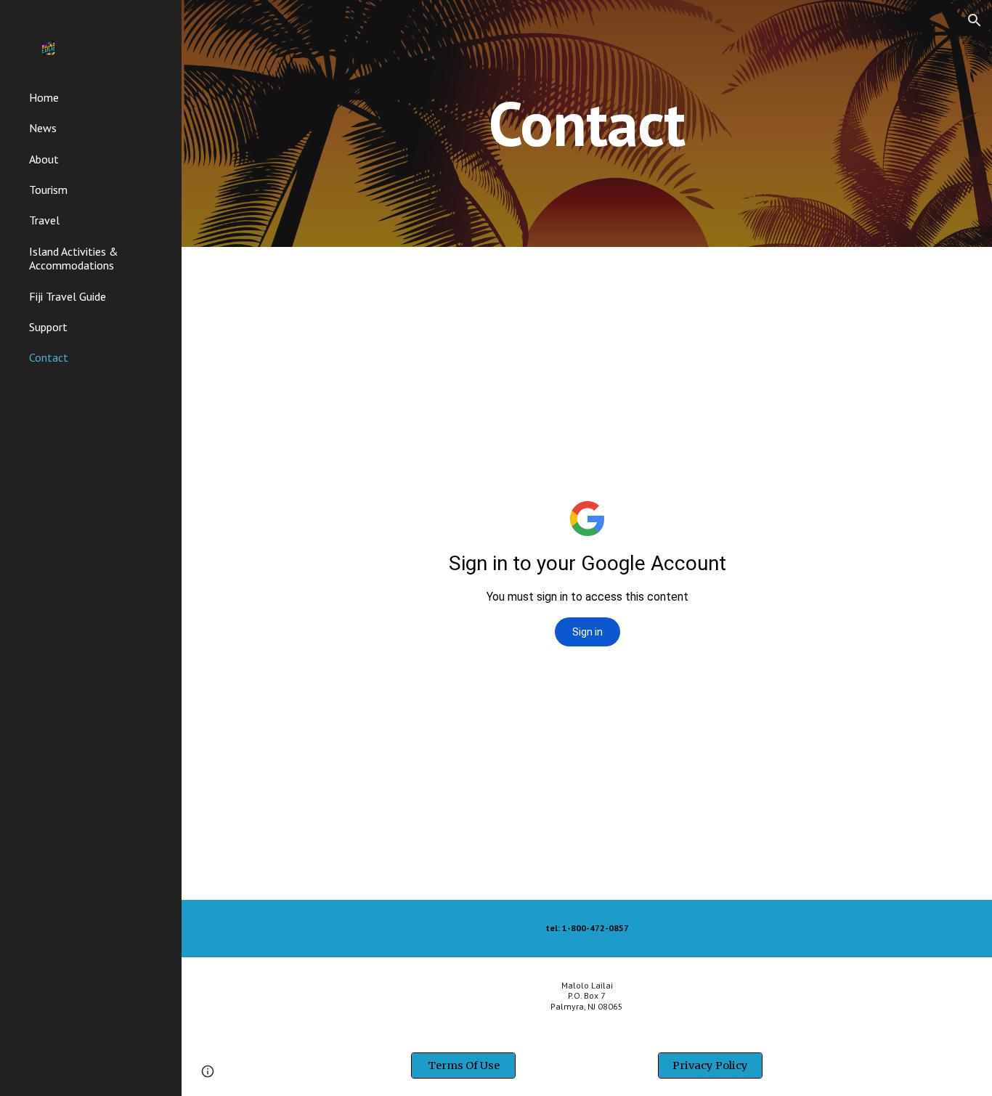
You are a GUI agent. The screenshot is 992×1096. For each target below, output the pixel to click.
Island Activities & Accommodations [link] (73, 258)
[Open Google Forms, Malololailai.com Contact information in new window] (920, 283)
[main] (587, 123)
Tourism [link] (48, 189)
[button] (974, 20)
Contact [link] (48, 357)
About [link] (44, 159)
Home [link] (44, 97)
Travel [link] (44, 220)
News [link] (43, 128)
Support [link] (48, 327)
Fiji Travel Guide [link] (67, 296)
